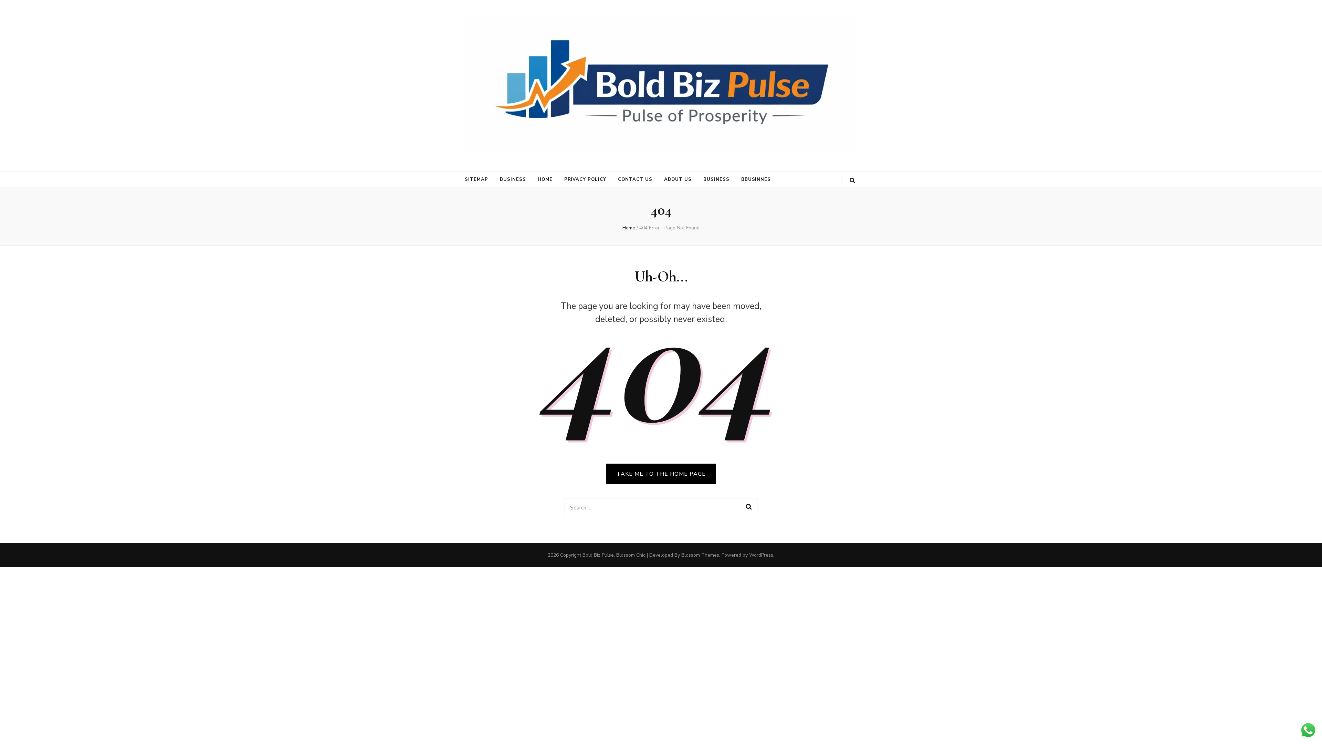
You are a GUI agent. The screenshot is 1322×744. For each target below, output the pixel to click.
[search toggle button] (852, 181)
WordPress (761, 555)
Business (513, 179)
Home (545, 179)
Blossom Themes (700, 555)
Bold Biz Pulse (598, 555)
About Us (678, 179)
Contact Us (635, 179)
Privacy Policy (585, 179)
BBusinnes (756, 179)
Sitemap (476, 179)
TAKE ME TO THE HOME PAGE (661, 474)
